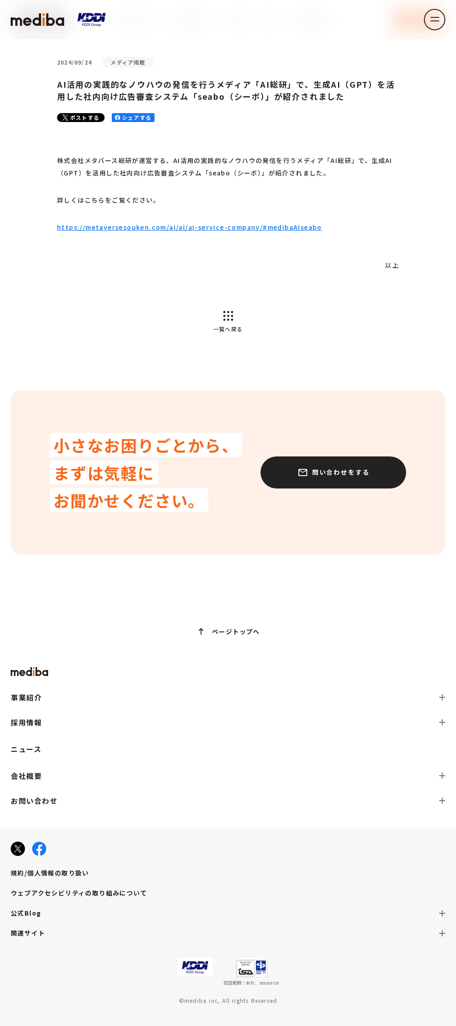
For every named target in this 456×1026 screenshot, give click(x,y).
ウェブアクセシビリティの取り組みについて (79, 892)
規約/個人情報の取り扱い (50, 872)
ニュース (26, 749)
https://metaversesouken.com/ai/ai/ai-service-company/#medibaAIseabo (189, 227)
